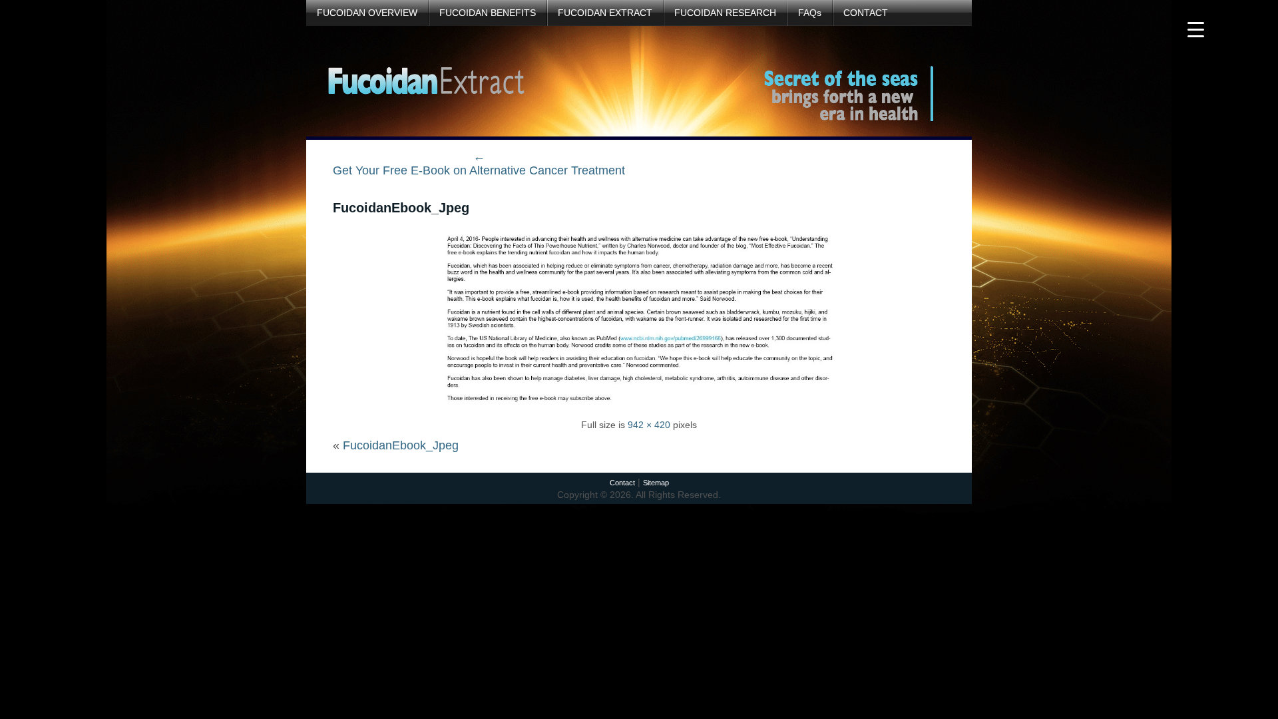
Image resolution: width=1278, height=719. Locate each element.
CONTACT (865, 12)
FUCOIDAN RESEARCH (725, 12)
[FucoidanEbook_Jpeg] (639, 407)
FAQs (809, 12)
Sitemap (656, 483)
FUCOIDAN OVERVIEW (367, 12)
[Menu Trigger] (1195, 28)
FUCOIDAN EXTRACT (605, 12)
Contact (622, 483)
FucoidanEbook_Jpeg (401, 207)
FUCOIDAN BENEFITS (487, 12)
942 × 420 (649, 424)
